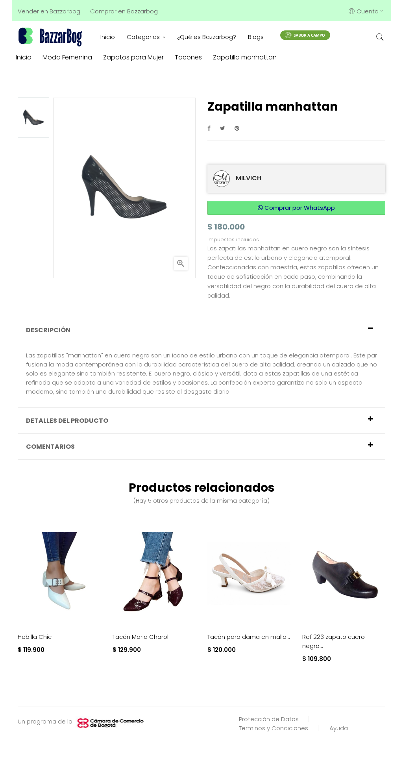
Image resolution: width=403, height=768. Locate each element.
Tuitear (222, 128)
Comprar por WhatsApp (299, 208)
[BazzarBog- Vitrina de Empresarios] (51, 36)
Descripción (48, 330)
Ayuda (338, 728)
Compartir (209, 128)
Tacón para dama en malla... (248, 637)
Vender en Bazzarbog (49, 11)
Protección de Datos (269, 719)
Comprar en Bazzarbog (124, 11)
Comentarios (50, 446)
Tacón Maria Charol (140, 637)
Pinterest (237, 128)
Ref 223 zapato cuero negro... (333, 641)
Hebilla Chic (35, 637)
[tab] (201, 330)
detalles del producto (67, 420)
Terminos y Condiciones (273, 728)
